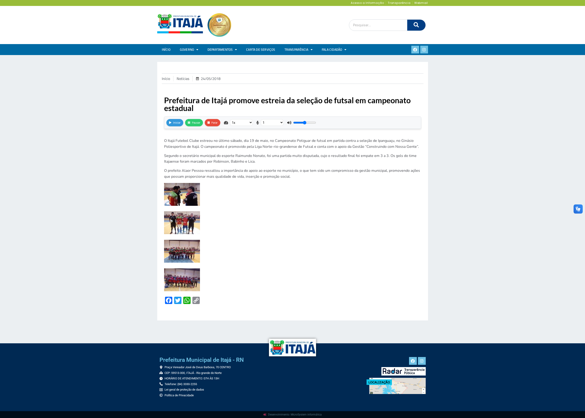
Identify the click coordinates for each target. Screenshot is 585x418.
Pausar (196, 122)
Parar (214, 122)
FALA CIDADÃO (332, 50)
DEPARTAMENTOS (220, 50)
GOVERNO (187, 50)
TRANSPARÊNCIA (296, 50)
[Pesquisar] (416, 25)
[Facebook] (415, 49)
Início (166, 50)
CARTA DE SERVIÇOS (260, 50)
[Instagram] (424, 49)
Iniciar (177, 122)
